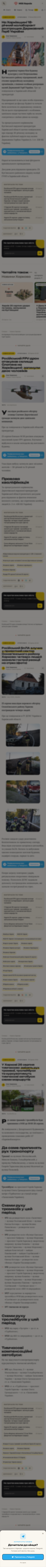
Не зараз (23, 1563)
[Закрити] (43, 1533)
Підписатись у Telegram (25, 1557)
